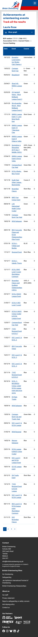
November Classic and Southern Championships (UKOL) (17, 285)
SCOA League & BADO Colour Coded (17, 451)
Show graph (12, 32)
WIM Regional (16, 432)
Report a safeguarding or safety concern (15, 601)
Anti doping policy (8, 604)
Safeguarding (6, 577)
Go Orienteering (7, 574)
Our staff (5, 595)
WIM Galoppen (17, 221)
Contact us (6, 607)
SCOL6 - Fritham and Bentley (16, 246)
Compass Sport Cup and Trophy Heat (16, 416)
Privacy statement (8, 598)
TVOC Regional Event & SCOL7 (17, 331)
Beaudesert (15, 75)
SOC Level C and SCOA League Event (16, 460)
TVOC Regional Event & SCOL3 (17, 375)
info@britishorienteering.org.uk (12, 561)
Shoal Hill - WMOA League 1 (17, 86)
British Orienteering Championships (14, 586)
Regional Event (17, 252)
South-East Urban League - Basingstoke (17, 182)
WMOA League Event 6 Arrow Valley (17, 158)
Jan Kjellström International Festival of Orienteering (15, 582)
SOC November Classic (15, 519)
